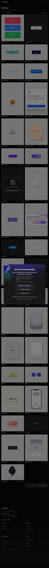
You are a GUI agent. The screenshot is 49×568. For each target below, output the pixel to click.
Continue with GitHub (25, 285)
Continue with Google (25, 289)
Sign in (30, 299)
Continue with (24, 293)
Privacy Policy (34, 296)
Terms (27, 296)
